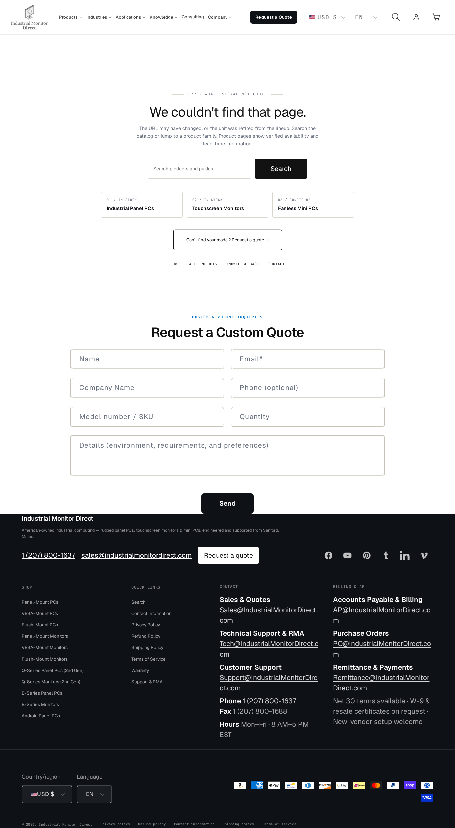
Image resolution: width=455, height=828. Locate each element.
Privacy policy (115, 824)
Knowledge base (243, 264)
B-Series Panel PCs (42, 693)
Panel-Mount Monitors (45, 636)
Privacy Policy (145, 625)
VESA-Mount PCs (40, 613)
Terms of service (279, 824)
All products (203, 264)
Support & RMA (147, 681)
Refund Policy (145, 636)
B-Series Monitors (40, 704)
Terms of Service (148, 659)
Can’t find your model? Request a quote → (227, 240)
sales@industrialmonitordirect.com (136, 555)
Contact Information (151, 613)
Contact (276, 264)
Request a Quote (273, 17)
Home (175, 264)
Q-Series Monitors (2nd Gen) (51, 681)
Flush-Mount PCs (40, 625)
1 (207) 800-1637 (48, 555)
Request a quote (228, 555)
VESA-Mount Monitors (45, 647)
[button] (70, 17)
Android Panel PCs (41, 716)
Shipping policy (238, 824)
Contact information (194, 824)
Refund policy (152, 824)
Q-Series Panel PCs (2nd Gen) (53, 670)
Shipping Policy (147, 647)
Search (281, 168)
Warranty (140, 670)
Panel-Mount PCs (40, 602)
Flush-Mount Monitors (45, 659)
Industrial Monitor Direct (57, 518)
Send (227, 503)
